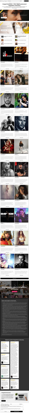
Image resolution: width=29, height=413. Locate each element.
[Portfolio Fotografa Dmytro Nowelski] (7, 54)
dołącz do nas (4, 396)
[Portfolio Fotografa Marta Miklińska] (7, 169)
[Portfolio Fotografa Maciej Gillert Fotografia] (21, 261)
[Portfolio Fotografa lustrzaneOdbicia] (21, 215)
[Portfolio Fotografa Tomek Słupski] (7, 261)
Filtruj (13, 8)
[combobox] (14, 1)
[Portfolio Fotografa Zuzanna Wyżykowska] (21, 77)
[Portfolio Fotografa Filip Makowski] (21, 54)
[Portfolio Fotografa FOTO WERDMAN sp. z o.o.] (21, 100)
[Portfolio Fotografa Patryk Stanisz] (7, 77)
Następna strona (14, 278)
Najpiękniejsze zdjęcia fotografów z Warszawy (14, 288)
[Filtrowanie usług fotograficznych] (20, 1)
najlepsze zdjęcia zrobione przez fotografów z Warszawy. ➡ (18, 7)
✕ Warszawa (15, 8)
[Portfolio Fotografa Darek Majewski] (21, 123)
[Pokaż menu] (21, 1)
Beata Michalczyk (4, 13)
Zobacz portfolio (7, 137)
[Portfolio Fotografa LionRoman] (21, 238)
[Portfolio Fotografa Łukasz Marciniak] (7, 123)
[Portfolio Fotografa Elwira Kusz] (21, 146)
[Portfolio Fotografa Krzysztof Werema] (7, 238)
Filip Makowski (4, 26)
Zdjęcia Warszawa (14, 291)
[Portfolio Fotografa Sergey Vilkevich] (21, 169)
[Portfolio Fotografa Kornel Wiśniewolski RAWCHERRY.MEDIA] (7, 100)
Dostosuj (6, 411)
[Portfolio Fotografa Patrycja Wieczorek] (7, 146)
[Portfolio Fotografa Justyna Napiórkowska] (21, 192)
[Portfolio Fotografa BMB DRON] (7, 215)
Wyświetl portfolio (3, 17)
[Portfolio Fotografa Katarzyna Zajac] (7, 192)
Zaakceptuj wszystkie (16, 411)
